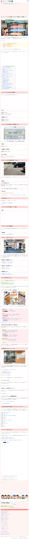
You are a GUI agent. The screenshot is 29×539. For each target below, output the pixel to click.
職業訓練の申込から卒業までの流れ (5, 534)
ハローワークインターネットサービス (7, 284)
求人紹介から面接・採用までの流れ (5, 532)
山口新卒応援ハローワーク (5, 393)
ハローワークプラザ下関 (5, 385)
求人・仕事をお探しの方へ (5, 82)
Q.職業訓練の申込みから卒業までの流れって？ (8, 274)
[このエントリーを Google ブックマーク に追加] (7, 442)
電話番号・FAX (4, 69)
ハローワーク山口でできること (5, 79)
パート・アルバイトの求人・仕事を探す (7, 83)
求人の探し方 (2, 536)
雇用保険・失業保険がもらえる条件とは (7, 437)
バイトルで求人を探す (11, 315)
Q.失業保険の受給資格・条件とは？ (5, 511)
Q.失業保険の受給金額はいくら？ (5, 512)
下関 (4, 373)
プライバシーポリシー (16, 536)
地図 (3, 77)
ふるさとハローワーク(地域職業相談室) (7, 87)
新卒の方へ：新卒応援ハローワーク (6, 86)
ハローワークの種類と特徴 (4, 522)
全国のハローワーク (7, 536)
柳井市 (4, 423)
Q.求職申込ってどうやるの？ (6, 267)
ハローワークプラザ (5, 85)
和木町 (4, 426)
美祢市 (4, 421)
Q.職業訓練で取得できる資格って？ (7, 273)
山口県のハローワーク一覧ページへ (7, 203)
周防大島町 (14, 415)
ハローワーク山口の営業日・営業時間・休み (7, 70)
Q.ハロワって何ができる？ (4, 531)
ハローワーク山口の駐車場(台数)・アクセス (7, 73)
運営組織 (21, 536)
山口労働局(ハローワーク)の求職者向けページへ (8, 202)
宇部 (6, 373)
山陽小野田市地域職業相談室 (6, 403)
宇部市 (9, 412)
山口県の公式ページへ (4, 75)
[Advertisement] (14, 10)
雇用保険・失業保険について (6, 80)
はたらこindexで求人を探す (12, 340)
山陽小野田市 (5, 415)
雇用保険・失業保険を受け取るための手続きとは (8, 438)
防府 (8, 373)
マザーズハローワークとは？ (4, 525)
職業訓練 (14, 38)
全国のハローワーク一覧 (4, 521)
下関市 (9, 415)
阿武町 (4, 412)
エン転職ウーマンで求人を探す (12, 336)
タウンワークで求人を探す (11, 311)
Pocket (9, 442)
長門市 (4, 418)
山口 (2, 373)
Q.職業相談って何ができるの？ (6, 268)
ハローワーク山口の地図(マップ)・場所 (6, 76)
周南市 (11, 415)
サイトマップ (11, 536)
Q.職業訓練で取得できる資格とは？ (5, 518)
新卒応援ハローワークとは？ (4, 528)
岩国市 (7, 412)
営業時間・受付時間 (5, 71)
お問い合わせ (23, 536)
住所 (3, 68)
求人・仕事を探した (8, 38)
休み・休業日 (4, 72)
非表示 (13, 66)
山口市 (7, 423)
